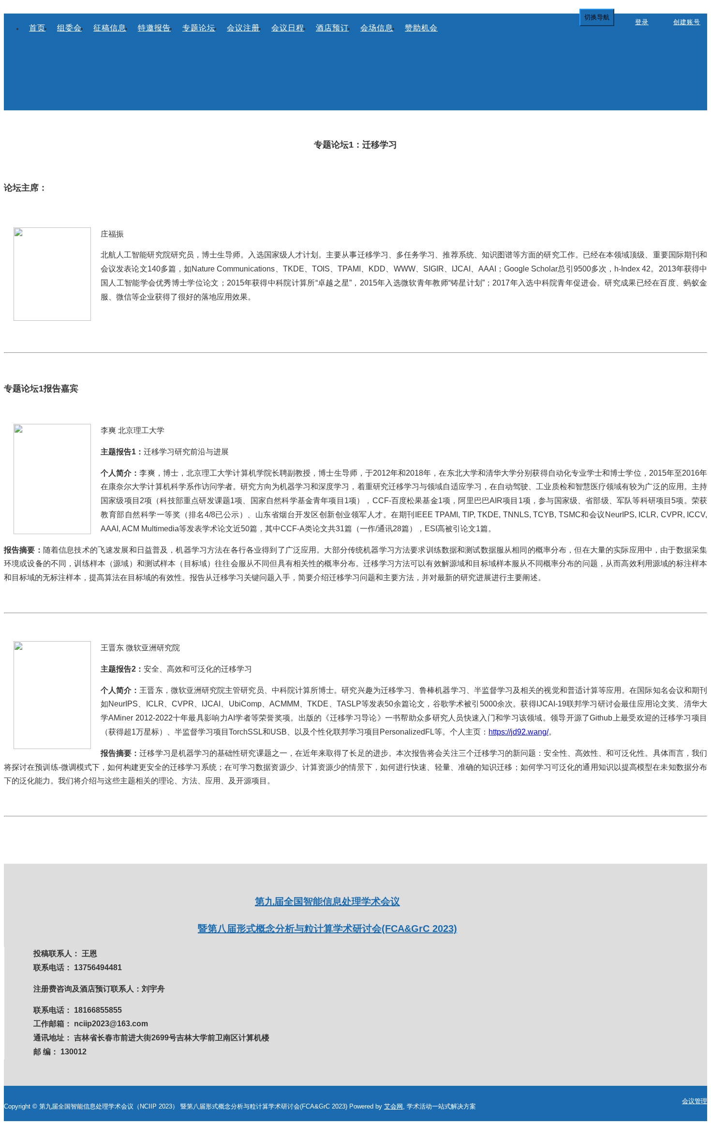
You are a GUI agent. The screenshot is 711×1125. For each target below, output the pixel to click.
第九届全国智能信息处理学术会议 (327, 901)
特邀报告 (154, 28)
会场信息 (376, 28)
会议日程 (287, 28)
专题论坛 (198, 28)
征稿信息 (109, 28)
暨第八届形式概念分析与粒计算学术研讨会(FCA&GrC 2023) (327, 928)
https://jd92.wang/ (518, 732)
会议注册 (243, 28)
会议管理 (694, 1101)
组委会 (69, 28)
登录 (642, 22)
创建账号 (686, 22)
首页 (37, 28)
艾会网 (393, 1106)
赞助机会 (421, 28)
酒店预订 (332, 28)
